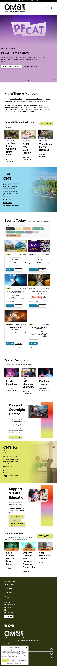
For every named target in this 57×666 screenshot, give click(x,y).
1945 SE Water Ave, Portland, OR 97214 (28, 640)
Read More (9, 568)
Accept (5, 660)
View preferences (22, 660)
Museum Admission (15, 257)
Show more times (10, 301)
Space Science (11, 604)
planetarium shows (8, 189)
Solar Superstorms (15, 327)
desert (28, 99)
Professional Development (13, 235)
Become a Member (15, 517)
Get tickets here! (9, 64)
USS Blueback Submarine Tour (39, 291)
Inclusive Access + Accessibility (8, 467)
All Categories (10, 228)
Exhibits (19, 228)
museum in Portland (16, 99)
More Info (18, 269)
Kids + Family (10, 612)
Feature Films (20, 232)
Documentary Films (38, 228)
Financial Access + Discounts (8, 471)
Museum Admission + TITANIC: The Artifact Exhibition (15, 291)
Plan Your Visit (7, 199)
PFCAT (39, 257)
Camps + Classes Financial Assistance (10, 476)
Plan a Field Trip (7, 202)
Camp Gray (19, 428)
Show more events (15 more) (27, 347)
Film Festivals (10, 232)
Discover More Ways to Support (16, 524)
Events (36, 232)
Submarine (29, 232)
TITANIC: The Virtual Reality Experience (39, 327)
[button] (26, 647)
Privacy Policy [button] (10, 663)
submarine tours (12, 188)
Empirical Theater (11, 607)
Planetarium (27, 228)
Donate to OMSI (14, 520)
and (31, 99)
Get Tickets (10, 269)
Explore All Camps (15, 437)
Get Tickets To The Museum (11, 205)
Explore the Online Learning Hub (44, 535)
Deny (13, 660)
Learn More (9, 159)
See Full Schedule (46, 123)
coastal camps (37, 99)
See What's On (10, 390)
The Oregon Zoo (18, 425)
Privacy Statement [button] (17, 663)
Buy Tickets (9, 161)
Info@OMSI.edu (20, 642)
